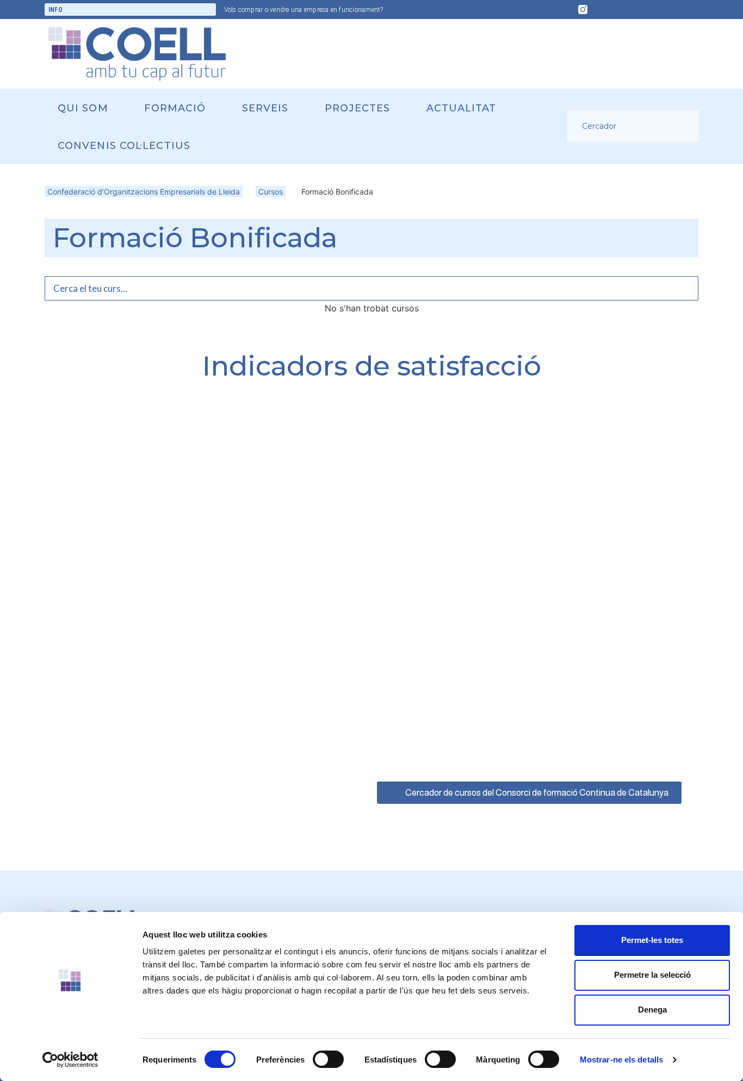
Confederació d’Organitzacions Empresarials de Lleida (143, 191)
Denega (652, 1009)
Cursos (270, 191)
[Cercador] (624, 126)
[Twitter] (625, 10)
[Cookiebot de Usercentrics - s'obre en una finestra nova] (70, 1060)
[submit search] (685, 126)
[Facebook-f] (604, 10)
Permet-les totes (652, 940)
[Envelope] (646, 10)
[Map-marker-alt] (688, 10)
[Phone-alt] (667, 10)
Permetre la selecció (652, 974)
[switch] (328, 1059)
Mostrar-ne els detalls (621, 1059)
